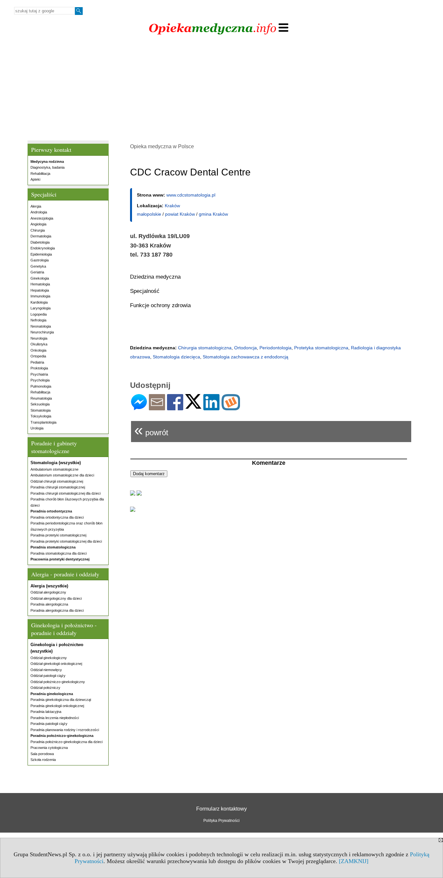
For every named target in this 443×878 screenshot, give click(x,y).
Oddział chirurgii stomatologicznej (56, 481)
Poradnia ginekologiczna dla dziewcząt (60, 700)
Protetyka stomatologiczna (321, 347)
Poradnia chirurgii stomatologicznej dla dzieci (65, 493)
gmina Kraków (213, 214)
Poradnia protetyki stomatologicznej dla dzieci (66, 541)
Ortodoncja (245, 347)
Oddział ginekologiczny (48, 658)
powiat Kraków (180, 214)
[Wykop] (231, 407)
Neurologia (38, 338)
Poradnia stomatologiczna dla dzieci (58, 553)
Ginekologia (39, 278)
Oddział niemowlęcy (46, 670)
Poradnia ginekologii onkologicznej (57, 706)
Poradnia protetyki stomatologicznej (58, 535)
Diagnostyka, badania (47, 167)
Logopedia (38, 314)
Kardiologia (39, 302)
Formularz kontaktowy (221, 809)
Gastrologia (39, 260)
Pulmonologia (40, 386)
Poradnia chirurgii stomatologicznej (57, 487)
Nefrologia (38, 320)
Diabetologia (40, 242)
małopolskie (149, 214)
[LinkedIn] (211, 407)
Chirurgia (37, 230)
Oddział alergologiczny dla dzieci (56, 598)
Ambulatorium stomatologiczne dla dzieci (62, 475)
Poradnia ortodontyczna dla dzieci (57, 517)
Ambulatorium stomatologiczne (54, 469)
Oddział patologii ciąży (48, 676)
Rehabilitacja (40, 173)
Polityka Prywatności (221, 820)
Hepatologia (39, 290)
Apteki (35, 179)
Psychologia (40, 380)
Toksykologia (40, 416)
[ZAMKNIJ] (353, 861)
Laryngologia (40, 308)
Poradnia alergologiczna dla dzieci (57, 610)
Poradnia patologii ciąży (48, 724)
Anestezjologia (41, 218)
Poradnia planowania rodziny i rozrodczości (64, 730)
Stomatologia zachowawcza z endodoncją (245, 356)
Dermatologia (40, 236)
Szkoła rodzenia (43, 760)
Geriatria (37, 272)
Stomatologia (40, 410)
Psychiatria (39, 374)
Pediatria (37, 362)
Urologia (36, 428)
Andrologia (38, 212)
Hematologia (40, 284)
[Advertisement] (221, 91)
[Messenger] (139, 407)
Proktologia (39, 368)
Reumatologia (41, 398)
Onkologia (38, 350)
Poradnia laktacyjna (45, 712)
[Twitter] (193, 406)
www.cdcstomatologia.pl (190, 195)
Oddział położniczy (45, 688)
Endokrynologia (42, 248)
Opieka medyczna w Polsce (162, 146)
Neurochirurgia (42, 332)
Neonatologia (40, 326)
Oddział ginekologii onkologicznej (56, 664)
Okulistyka (38, 344)
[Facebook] (175, 407)
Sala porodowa (42, 754)
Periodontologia (275, 347)
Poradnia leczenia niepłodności (54, 718)
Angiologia (38, 224)
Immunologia (40, 296)
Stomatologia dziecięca (176, 356)
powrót (151, 430)
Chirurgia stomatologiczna (205, 347)
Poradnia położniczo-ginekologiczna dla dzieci (66, 742)
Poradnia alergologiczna (49, 604)
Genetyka (38, 266)
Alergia (35, 206)
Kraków (172, 205)
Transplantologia (43, 422)
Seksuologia (40, 404)
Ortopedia (38, 356)
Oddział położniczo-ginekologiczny (57, 682)
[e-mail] (157, 407)
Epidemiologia (41, 254)
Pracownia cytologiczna (49, 748)
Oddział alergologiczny (48, 592)
